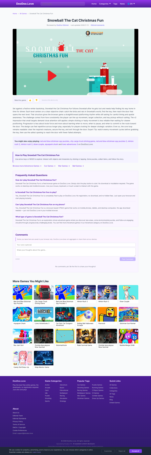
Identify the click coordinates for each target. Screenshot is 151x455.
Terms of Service (19, 424)
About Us (16, 413)
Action (47, 385)
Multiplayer (64, 393)
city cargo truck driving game (82, 141)
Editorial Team (18, 416)
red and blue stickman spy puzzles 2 (111, 141)
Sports (47, 401)
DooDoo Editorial (63, 25)
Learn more (36, 452)
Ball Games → (78, 166)
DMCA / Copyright (19, 427)
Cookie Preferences (20, 430)
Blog (111, 400)
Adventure (63, 385)
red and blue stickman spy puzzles (54, 141)
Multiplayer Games (84, 393)
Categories (113, 391)
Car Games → (49, 166)
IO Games (95, 393)
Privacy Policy (18, 421)
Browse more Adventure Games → (27, 166)
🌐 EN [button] (131, 4)
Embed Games (115, 403)
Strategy (63, 401)
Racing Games (82, 390)
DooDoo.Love (25, 3)
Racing (62, 396)
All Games (23, 13)
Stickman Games (83, 398)
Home (94, 4)
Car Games (81, 385)
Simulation (63, 398)
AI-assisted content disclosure (84, 444)
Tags (115, 4)
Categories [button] (105, 4)
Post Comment (127, 259)
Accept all (135, 451)
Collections (113, 388)
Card (46, 390)
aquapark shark (51, 144)
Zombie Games (97, 396)
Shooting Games (83, 388)
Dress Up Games (98, 398)
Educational (64, 390)
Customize (108, 451)
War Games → (64, 166)
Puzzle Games (97, 385)
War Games (81, 396)
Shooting (48, 398)
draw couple (38, 144)
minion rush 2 (26, 144)
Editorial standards (97, 25)
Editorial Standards (19, 418)
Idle (46, 393)
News (122, 4)
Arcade (47, 388)
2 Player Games (97, 390)
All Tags (112, 394)
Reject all (122, 451)
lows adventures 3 (70, 144)
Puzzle (47, 396)
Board (62, 388)
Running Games (97, 388)
